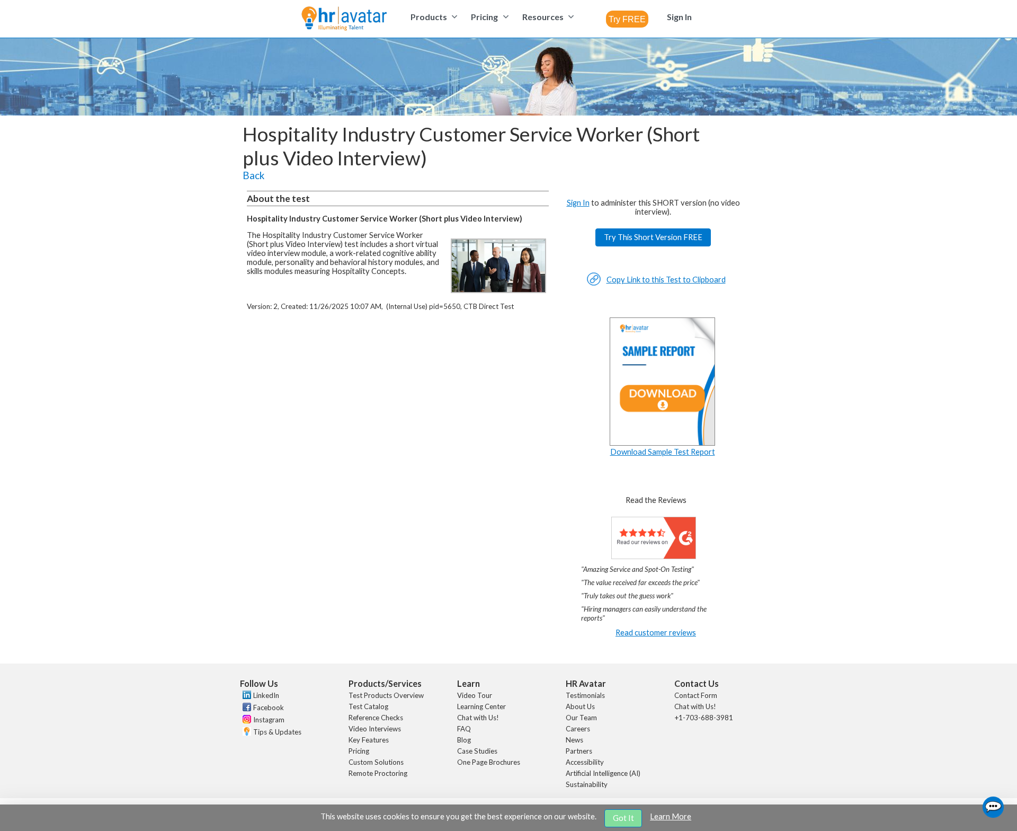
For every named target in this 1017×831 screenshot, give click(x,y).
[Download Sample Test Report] (663, 442)
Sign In (578, 202)
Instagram (268, 719)
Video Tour (474, 695)
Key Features (369, 740)
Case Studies (477, 751)
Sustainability (587, 784)
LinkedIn (266, 695)
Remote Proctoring (378, 773)
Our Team (581, 717)
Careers (578, 728)
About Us (580, 706)
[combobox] (627, 19)
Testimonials (585, 695)
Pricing (359, 751)
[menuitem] (432, 16)
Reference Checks (376, 717)
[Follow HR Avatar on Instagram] (245, 721)
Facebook (268, 707)
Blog (464, 740)
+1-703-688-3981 (703, 717)
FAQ (464, 728)
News (574, 740)
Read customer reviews (655, 632)
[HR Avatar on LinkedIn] (245, 696)
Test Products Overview (386, 695)
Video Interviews (375, 728)
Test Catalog (368, 706)
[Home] (344, 19)
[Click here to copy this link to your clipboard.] (593, 283)
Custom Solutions (376, 762)
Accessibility (585, 762)
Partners (579, 751)
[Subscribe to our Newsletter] (245, 732)
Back (253, 175)
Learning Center (481, 706)
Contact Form (695, 695)
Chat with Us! (478, 717)
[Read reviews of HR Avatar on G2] (653, 556)
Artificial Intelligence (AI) (603, 773)
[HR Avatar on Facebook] (245, 708)
